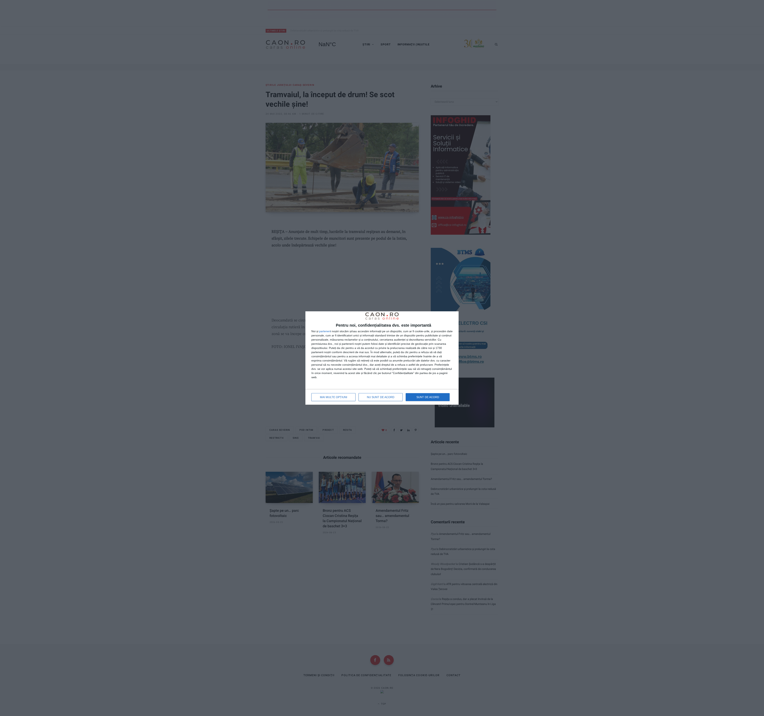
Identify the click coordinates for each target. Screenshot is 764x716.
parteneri (324, 331)
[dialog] (382, 358)
